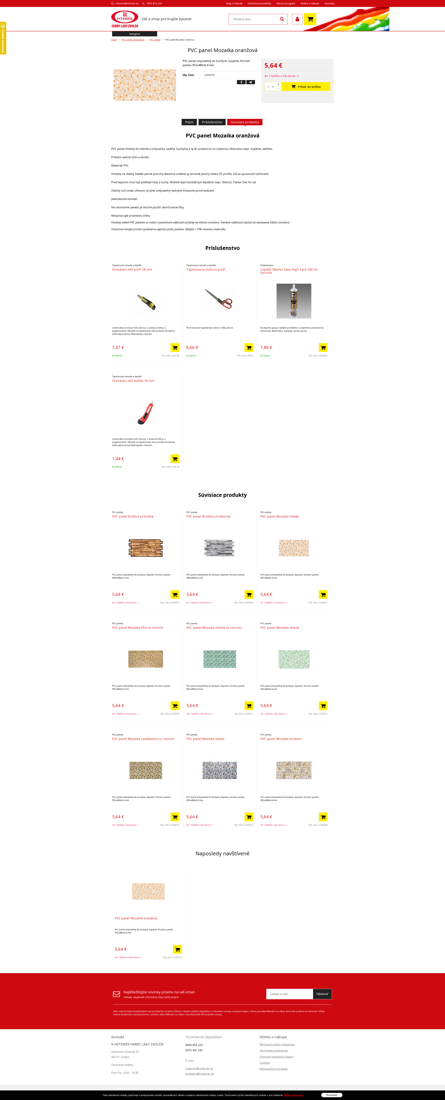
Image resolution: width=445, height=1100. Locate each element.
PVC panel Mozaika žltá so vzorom (137, 627)
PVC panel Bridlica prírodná (132, 516)
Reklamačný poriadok (274, 1069)
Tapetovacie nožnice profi (205, 269)
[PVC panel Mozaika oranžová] (144, 85)
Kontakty (330, 3)
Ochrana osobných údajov (276, 1057)
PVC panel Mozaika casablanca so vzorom (143, 739)
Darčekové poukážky (259, 3)
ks (273, 86)
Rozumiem (331, 1095)
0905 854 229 (154, 3)
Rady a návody (234, 3)
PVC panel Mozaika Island (205, 739)
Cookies (265, 1063)
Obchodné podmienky (274, 1050)
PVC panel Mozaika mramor (281, 739)
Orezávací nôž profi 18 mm (132, 269)
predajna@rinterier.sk (199, 1074)
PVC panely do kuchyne (133, 39)
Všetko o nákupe (310, 3)
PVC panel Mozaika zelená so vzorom (213, 627)
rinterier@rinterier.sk (127, 3)
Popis (189, 122)
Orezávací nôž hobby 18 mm (133, 381)
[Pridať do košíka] (175, 347)
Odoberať (322, 993)
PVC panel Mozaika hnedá (279, 516)
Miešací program (285, 3)
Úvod (114, 39)
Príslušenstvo (212, 122)
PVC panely (154, 39)
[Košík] (311, 19)
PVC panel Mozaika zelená (279, 627)
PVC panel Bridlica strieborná (208, 516)
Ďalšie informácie (293, 1095)
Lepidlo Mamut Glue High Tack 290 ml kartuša (288, 271)
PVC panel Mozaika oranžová (136, 918)
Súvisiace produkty (245, 122)
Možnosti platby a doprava (277, 1044)
